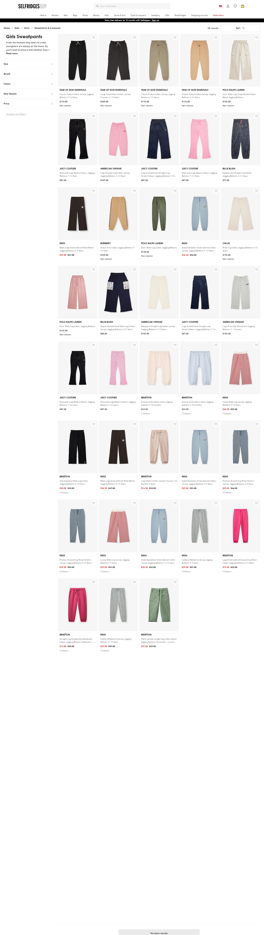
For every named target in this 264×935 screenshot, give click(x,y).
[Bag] (243, 6)
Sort (238, 28)
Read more (12, 53)
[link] (77, 96)
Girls (26, 28)
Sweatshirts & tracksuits (47, 28)
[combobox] (134, 6)
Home (7, 28)
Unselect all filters (16, 114)
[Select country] (221, 6)
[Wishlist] (235, 6)
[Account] (228, 6)
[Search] (97, 6)
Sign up (155, 20)
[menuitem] (43, 15)
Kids (17, 28)
